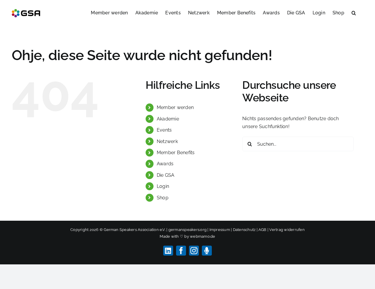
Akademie (168, 119)
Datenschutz (244, 229)
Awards (165, 163)
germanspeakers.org (187, 229)
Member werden (175, 107)
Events (164, 130)
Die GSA (166, 175)
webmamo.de (202, 236)
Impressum (219, 229)
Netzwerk (167, 141)
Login (163, 186)
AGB (262, 229)
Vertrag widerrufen (286, 229)
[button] (354, 12)
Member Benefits (176, 152)
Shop (162, 197)
